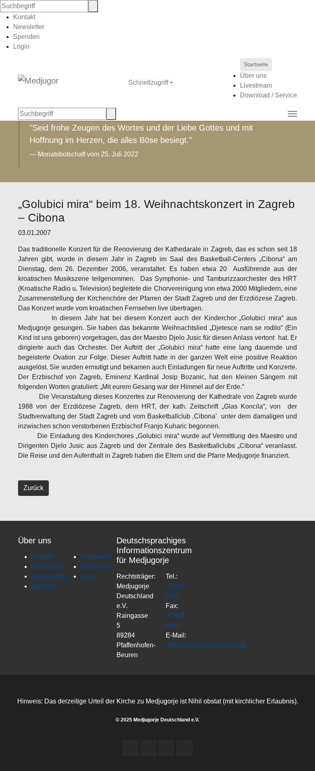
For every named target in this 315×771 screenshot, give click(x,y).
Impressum (47, 566)
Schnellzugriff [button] (149, 82)
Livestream (256, 85)
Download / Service (268, 95)
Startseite (256, 64)
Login (21, 46)
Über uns (253, 75)
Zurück (33, 487)
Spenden (26, 36)
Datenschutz (49, 576)
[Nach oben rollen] (297, 753)
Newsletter (28, 26)
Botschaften (97, 566)
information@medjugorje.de (206, 645)
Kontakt (24, 17)
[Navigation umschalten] (292, 114)
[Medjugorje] (38, 82)
